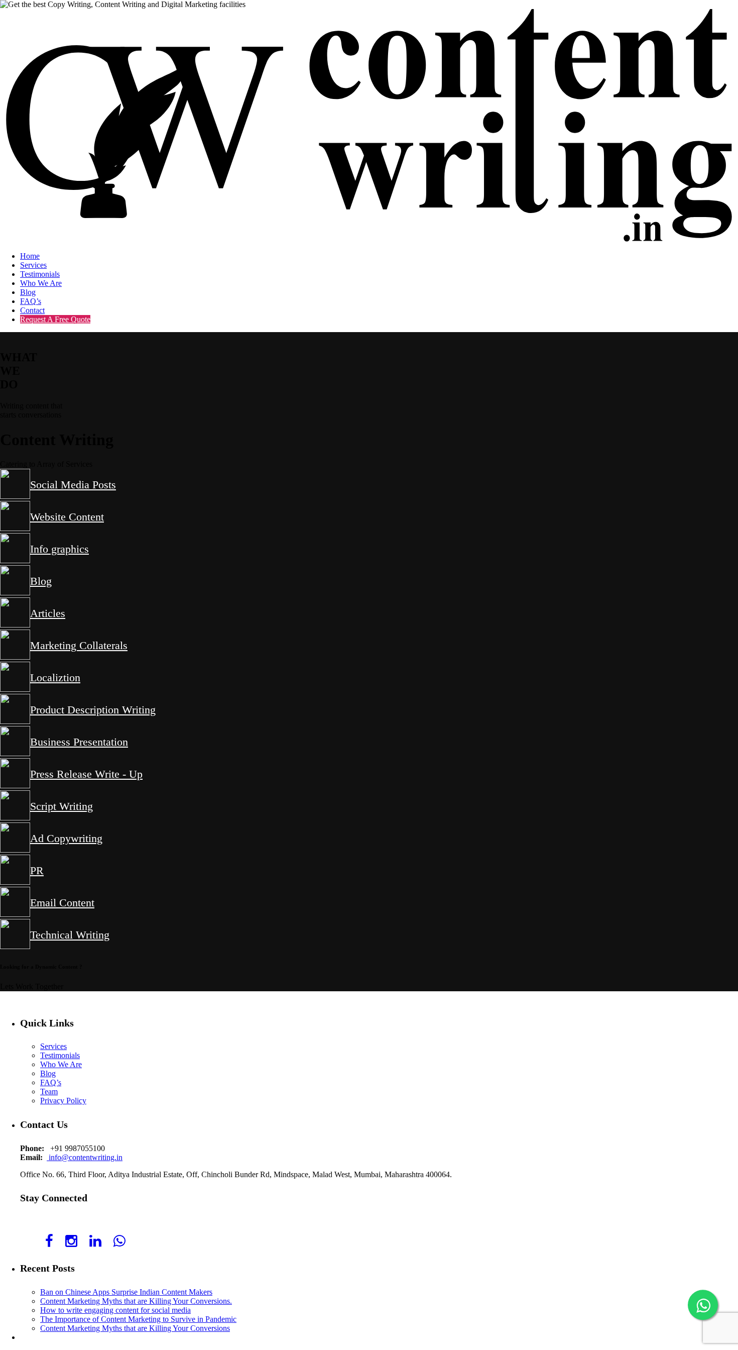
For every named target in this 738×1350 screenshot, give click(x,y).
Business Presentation (79, 742)
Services (33, 265)
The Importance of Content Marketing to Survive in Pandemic (138, 1319)
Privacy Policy (63, 1100)
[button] (31, 986)
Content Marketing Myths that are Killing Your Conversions (135, 1328)
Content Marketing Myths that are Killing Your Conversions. (136, 1301)
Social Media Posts (73, 484)
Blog (28, 292)
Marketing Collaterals (79, 645)
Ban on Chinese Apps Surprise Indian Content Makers (126, 1292)
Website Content (67, 516)
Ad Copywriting (66, 838)
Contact (32, 310)
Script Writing (61, 806)
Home (30, 256)
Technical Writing (69, 934)
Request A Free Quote (55, 319)
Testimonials (40, 274)
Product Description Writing (93, 709)
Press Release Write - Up (86, 774)
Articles (47, 613)
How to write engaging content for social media (115, 1310)
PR (37, 870)
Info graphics (59, 549)
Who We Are (41, 283)
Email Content (62, 902)
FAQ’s (30, 301)
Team (49, 1091)
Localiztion (55, 677)
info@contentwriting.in (85, 1157)
